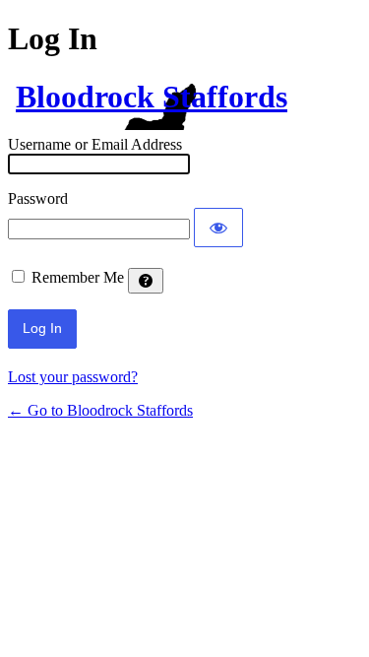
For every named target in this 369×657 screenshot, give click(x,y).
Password (38, 198)
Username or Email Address (95, 144)
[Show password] (218, 227)
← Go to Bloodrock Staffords (100, 410)
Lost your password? (73, 376)
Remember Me (77, 277)
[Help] (145, 281)
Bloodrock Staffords (151, 96)
